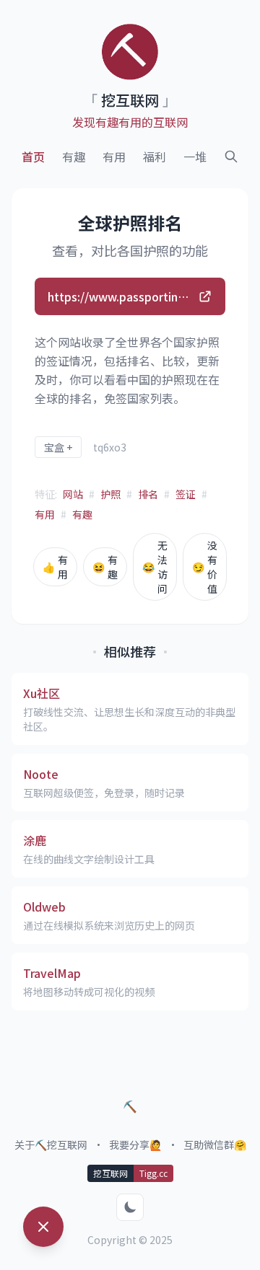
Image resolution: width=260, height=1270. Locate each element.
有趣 (73, 156)
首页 (33, 156)
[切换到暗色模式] (130, 1207)
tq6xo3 (109, 447)
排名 (148, 494)
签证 (186, 494)
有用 (114, 156)
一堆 (195, 156)
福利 (154, 156)
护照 (110, 494)
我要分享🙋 (135, 1144)
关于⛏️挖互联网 (50, 1144)
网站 (73, 494)
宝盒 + (58, 447)
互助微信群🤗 (214, 1144)
